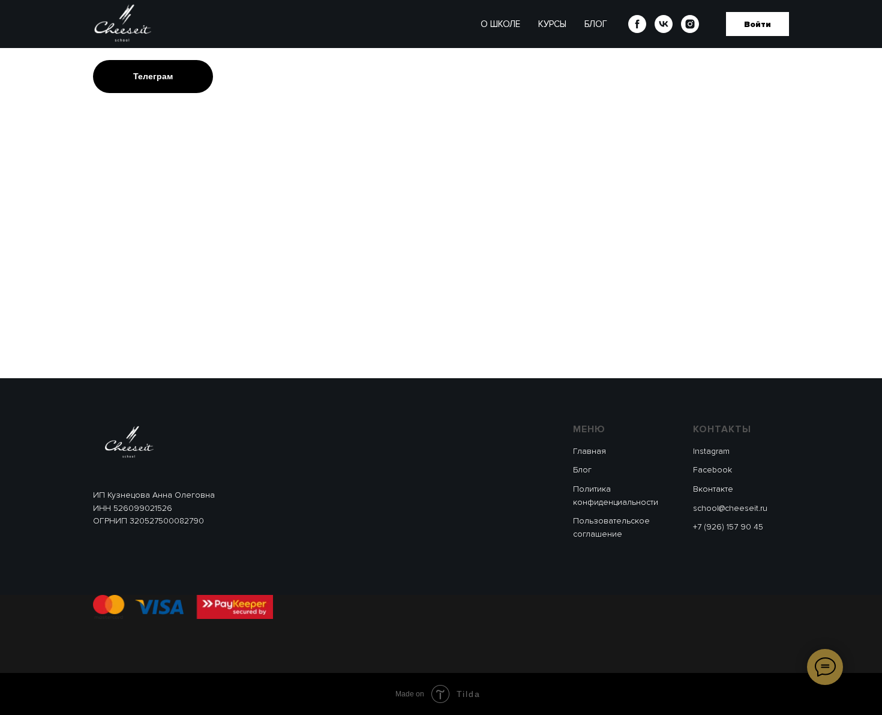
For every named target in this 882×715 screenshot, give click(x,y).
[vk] (664, 24)
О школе (500, 24)
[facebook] (637, 24)
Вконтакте (713, 489)
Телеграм (153, 76)
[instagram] (690, 24)
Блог (595, 24)
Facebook (712, 470)
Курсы (552, 24)
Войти (757, 24)
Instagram (711, 451)
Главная (589, 451)
